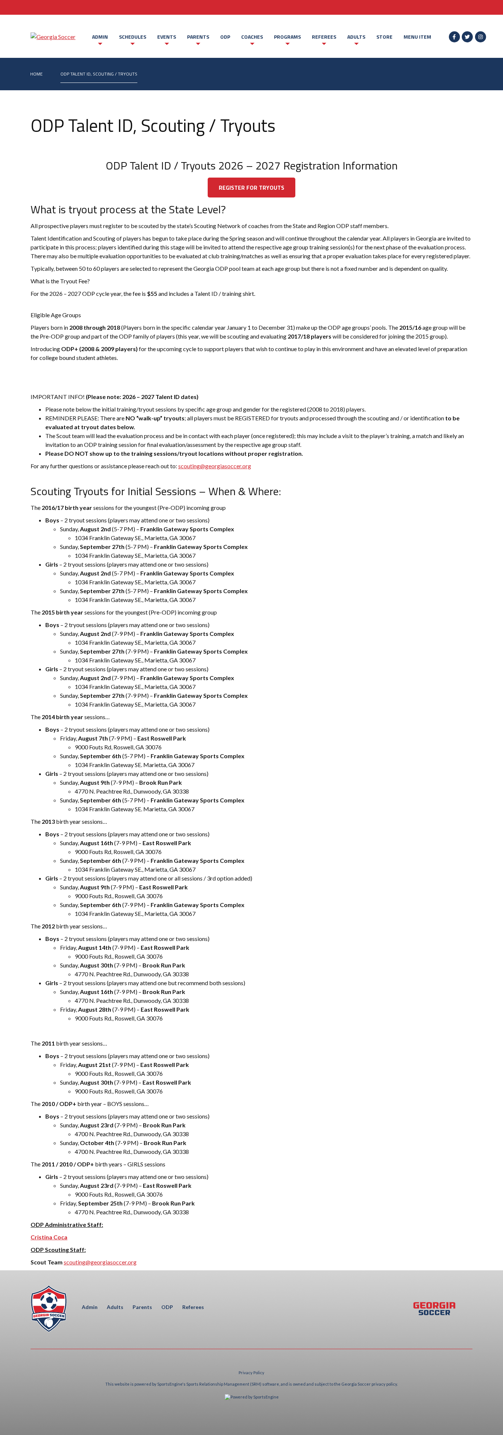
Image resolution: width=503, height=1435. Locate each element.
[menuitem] (36, 74)
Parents (198, 37)
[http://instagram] (480, 36)
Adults (356, 37)
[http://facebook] (454, 36)
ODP (225, 37)
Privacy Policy (251, 1373)
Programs (287, 37)
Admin (100, 37)
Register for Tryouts (251, 187)
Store (384, 37)
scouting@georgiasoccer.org (214, 465)
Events (166, 37)
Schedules (132, 37)
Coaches (252, 37)
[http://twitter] (467, 36)
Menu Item (417, 37)
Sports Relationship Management (217, 1384)
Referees (324, 37)
